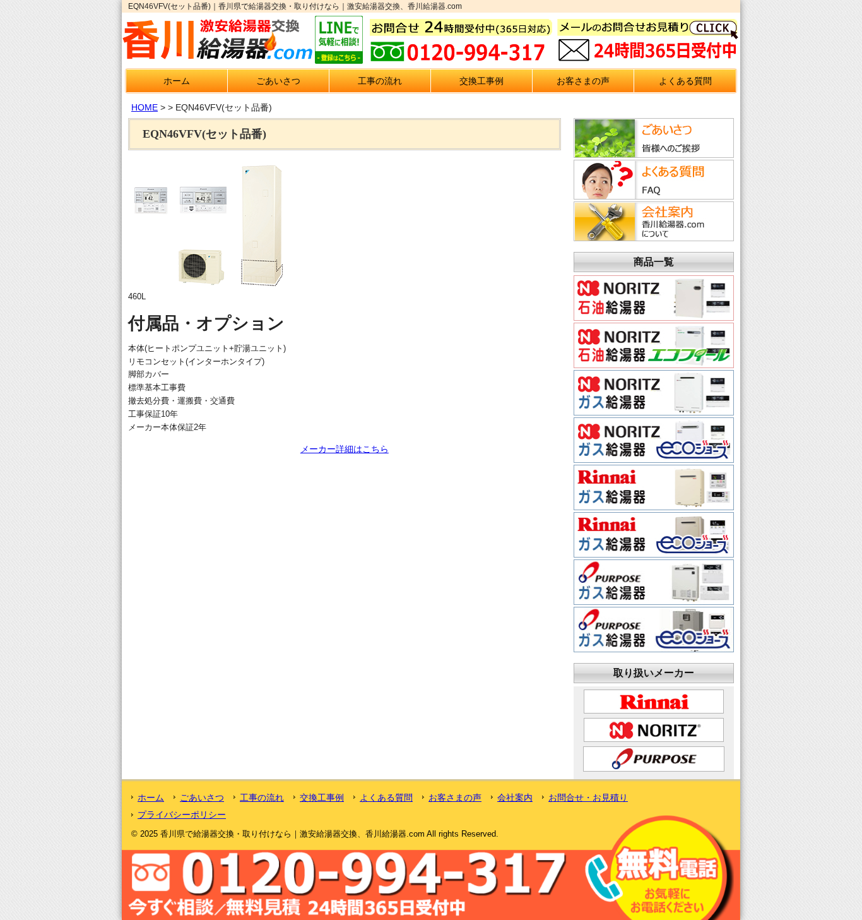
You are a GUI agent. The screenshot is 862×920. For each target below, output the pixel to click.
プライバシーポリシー (182, 814)
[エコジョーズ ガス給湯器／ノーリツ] (653, 458)
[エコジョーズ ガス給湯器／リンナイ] (653, 552)
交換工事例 (481, 81)
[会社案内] (652, 237)
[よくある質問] (652, 196)
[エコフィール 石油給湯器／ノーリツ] (653, 363)
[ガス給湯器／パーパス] (653, 600)
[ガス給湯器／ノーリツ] (653, 410)
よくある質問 (685, 81)
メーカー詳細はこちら (344, 449)
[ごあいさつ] (652, 154)
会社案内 (515, 797)
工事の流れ (380, 81)
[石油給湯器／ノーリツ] (653, 316)
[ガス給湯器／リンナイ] (653, 505)
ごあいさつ (278, 81)
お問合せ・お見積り (588, 797)
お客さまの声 (583, 81)
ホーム (176, 81)
